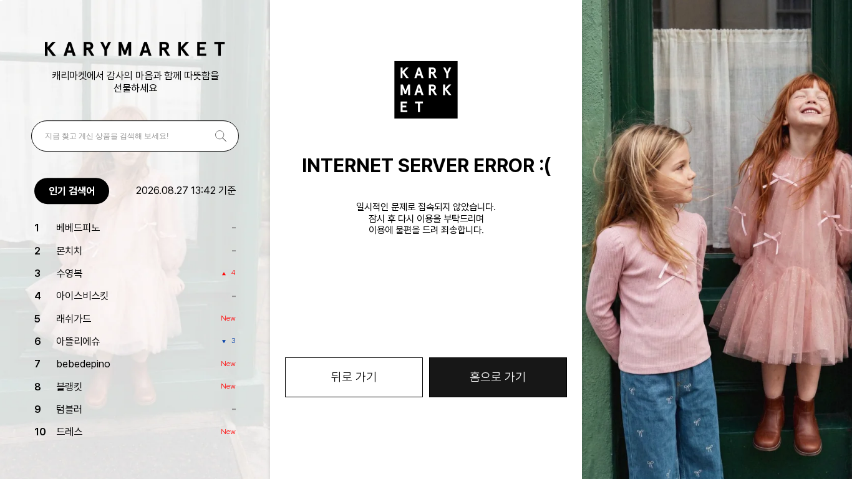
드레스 (69, 432)
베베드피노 (78, 228)
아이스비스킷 (82, 296)
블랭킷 (69, 387)
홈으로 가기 (498, 377)
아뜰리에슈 (78, 341)
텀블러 (69, 409)
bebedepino (83, 364)
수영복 (69, 273)
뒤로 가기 (354, 377)
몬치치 (69, 251)
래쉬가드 (73, 319)
